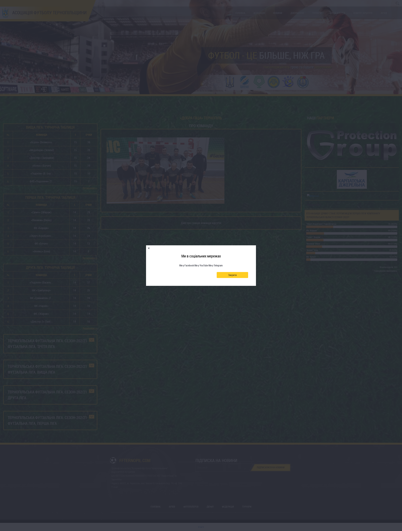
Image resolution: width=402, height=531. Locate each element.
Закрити (232, 275)
